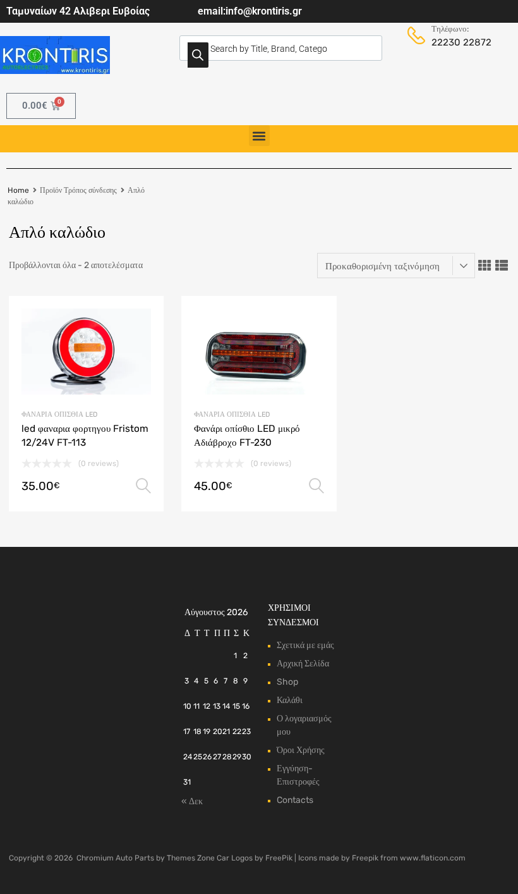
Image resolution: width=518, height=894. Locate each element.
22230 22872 (448, 42)
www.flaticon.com (433, 858)
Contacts (295, 800)
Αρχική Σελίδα (303, 663)
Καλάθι (290, 700)
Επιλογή (143, 486)
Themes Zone (191, 858)
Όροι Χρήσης (301, 750)
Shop (287, 682)
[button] (259, 135)
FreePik (278, 858)
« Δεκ (192, 801)
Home (18, 190)
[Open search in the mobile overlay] (280, 48)
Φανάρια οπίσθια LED (59, 414)
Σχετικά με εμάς (305, 645)
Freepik (365, 858)
